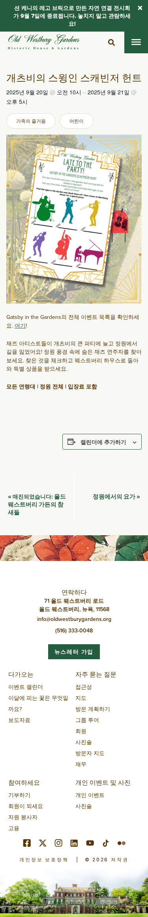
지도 (80, 698)
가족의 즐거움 (31, 121)
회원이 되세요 (25, 806)
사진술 (83, 742)
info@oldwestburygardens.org (74, 619)
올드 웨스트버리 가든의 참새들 (37, 504)
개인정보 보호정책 (43, 860)
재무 (80, 764)
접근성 (83, 687)
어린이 (76, 121)
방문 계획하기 (92, 709)
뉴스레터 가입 (74, 652)
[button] (140, 8)
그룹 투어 (87, 720)
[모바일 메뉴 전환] (136, 42)
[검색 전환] (111, 43)
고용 (13, 828)
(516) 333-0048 (74, 630)
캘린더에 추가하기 (103, 442)
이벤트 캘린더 (25, 687)
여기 (20, 326)
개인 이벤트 (90, 795)
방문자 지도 (90, 753)
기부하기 (19, 795)
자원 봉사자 (22, 817)
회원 (80, 731)
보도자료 (19, 720)
